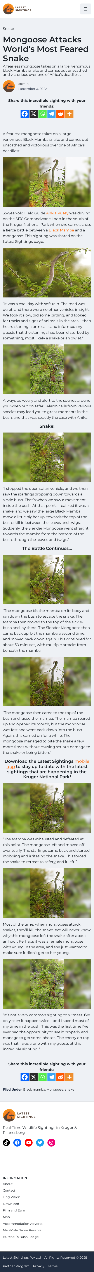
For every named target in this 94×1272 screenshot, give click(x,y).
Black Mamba (61, 230)
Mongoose (55, 1089)
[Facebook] (25, 114)
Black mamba (34, 1089)
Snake (8, 28)
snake (69, 1089)
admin (23, 84)
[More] (69, 114)
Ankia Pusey (57, 213)
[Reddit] (60, 114)
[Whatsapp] (42, 114)
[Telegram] (51, 114)
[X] (34, 114)
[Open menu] (85, 8)
